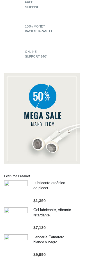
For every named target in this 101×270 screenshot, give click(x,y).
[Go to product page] (16, 192)
